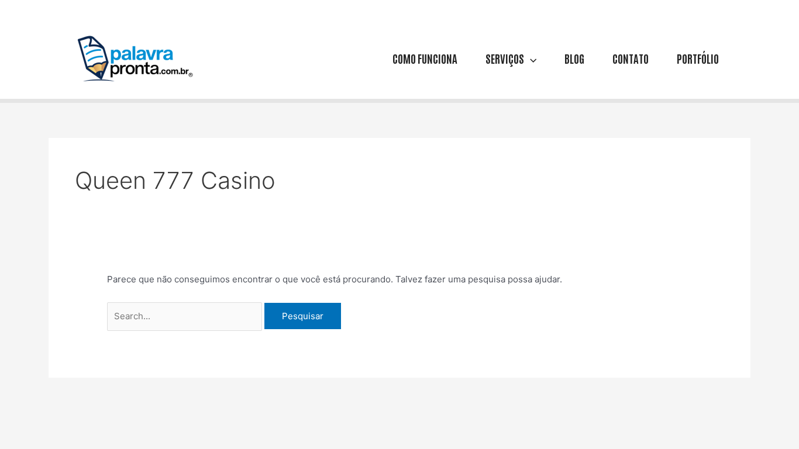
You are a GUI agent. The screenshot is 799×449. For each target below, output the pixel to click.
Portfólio (698, 58)
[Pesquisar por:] (185, 316)
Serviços (504, 58)
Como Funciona (424, 58)
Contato (630, 58)
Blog (574, 58)
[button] (530, 58)
